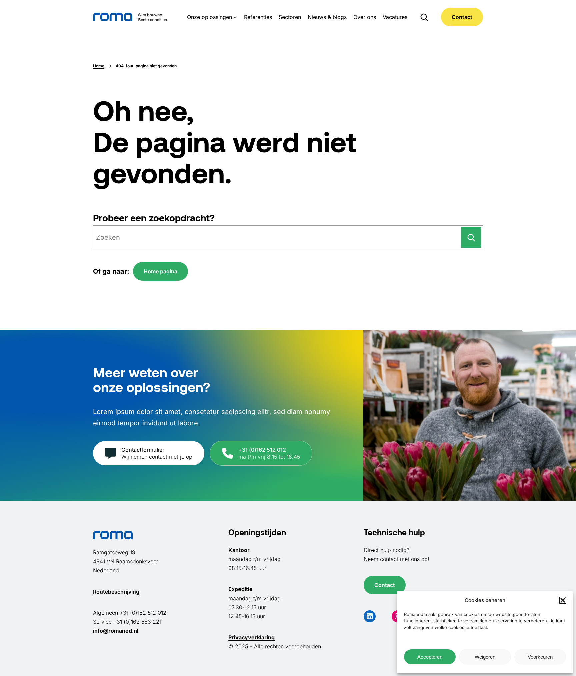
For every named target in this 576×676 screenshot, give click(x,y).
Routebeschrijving (116, 591)
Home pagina (160, 271)
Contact (462, 17)
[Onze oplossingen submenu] (235, 17)
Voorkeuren (540, 657)
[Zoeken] (471, 237)
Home (98, 65)
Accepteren (429, 657)
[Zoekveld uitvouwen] (424, 17)
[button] (562, 600)
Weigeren (485, 657)
